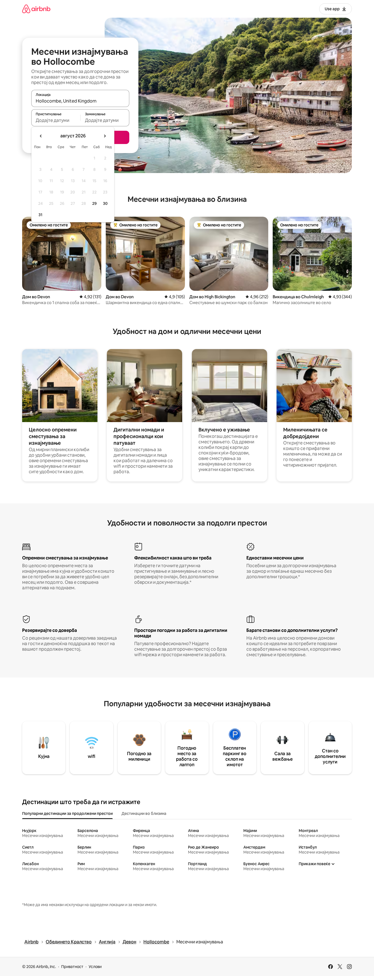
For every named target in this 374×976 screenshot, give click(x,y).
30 (105, 203)
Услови (95, 966)
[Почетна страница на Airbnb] (36, 8)
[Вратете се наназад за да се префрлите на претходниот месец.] (41, 136)
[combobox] (80, 101)
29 (94, 203)
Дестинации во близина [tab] (144, 813)
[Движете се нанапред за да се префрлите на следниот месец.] (104, 136)
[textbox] (56, 120)
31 (40, 214)
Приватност (72, 966)
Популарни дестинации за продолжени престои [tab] (67, 813)
